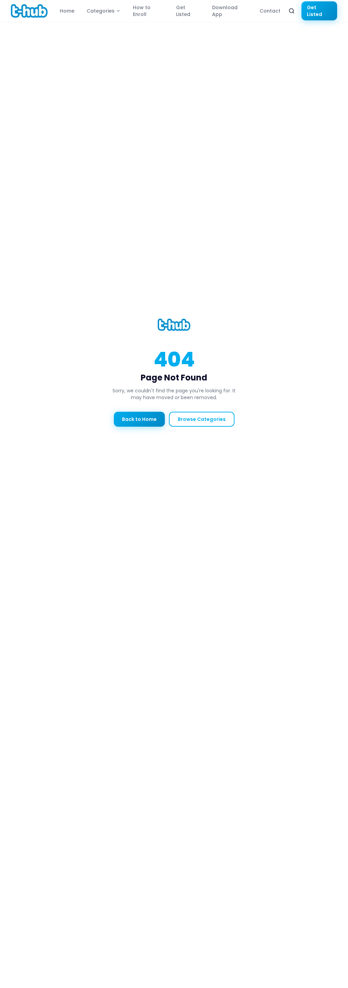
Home (67, 10)
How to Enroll (142, 11)
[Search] (291, 11)
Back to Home (139, 419)
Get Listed (183, 11)
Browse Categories (202, 419)
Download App (225, 11)
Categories (101, 10)
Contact (270, 10)
